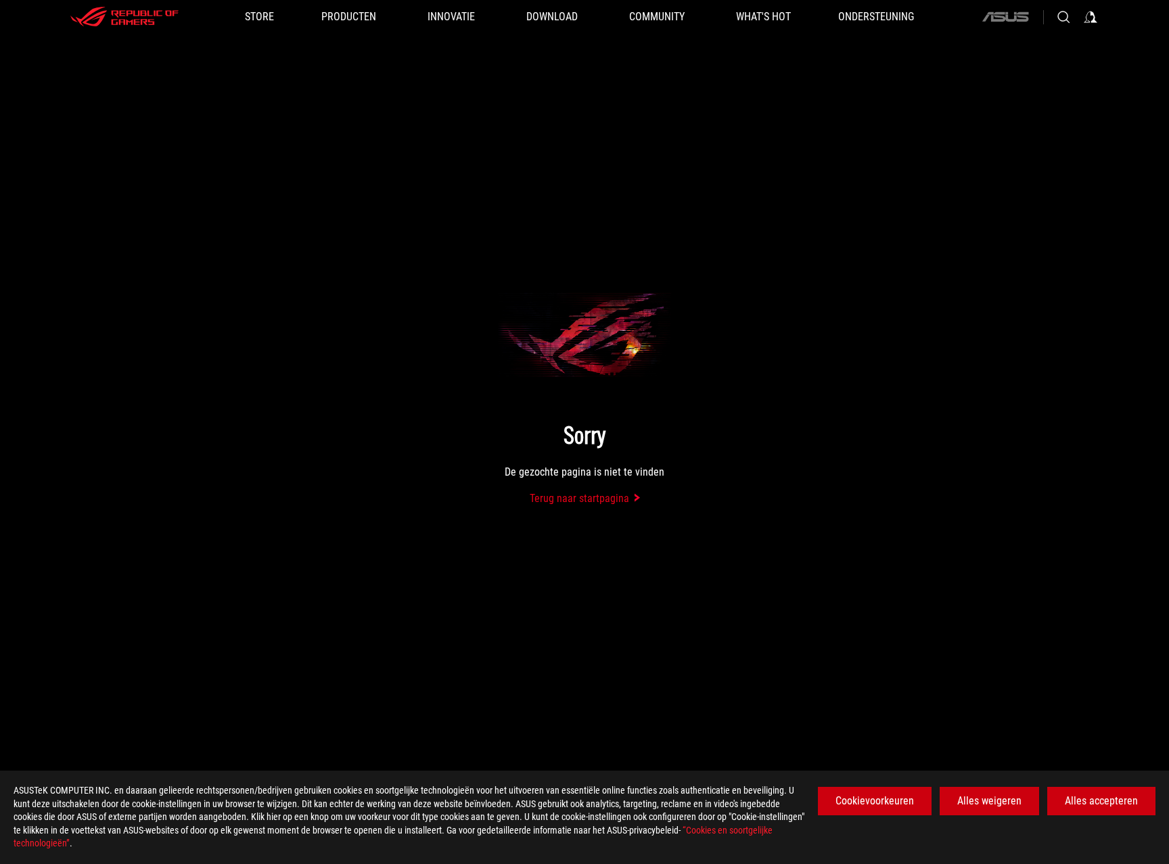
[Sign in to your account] (1090, 17)
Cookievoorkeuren (874, 800)
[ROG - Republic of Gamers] (124, 17)
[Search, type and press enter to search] (1063, 17)
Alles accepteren (1101, 800)
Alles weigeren (989, 800)
